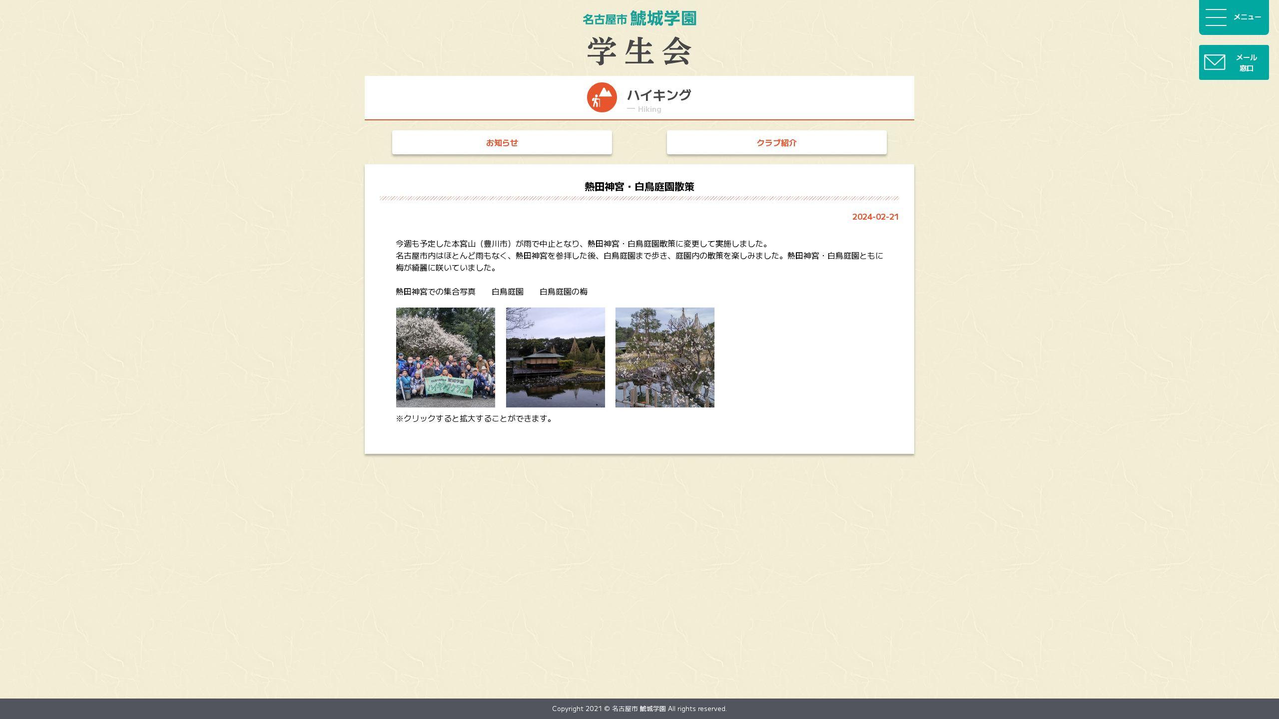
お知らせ (502, 142)
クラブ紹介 (777, 142)
